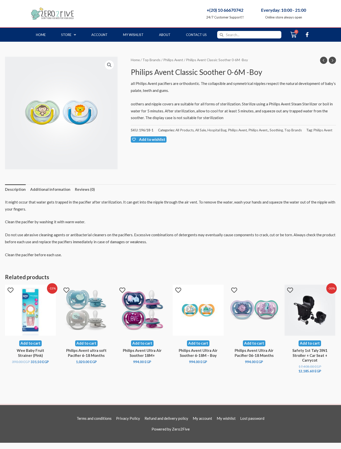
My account (202, 418)
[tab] (15, 189)
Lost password (252, 418)
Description (15, 189)
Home (41, 35)
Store (66, 35)
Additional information (50, 189)
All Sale (200, 130)
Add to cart (30, 343)
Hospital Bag (216, 130)
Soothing (276, 130)
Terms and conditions (94, 418)
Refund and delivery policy (166, 418)
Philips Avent (173, 60)
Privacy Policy (128, 418)
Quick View (30, 331)
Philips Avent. (258, 130)
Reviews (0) (85, 189)
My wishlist (133, 35)
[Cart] (293, 34)
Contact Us (196, 35)
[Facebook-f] (307, 35)
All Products (184, 130)
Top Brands (152, 60)
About (164, 35)
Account (99, 35)
